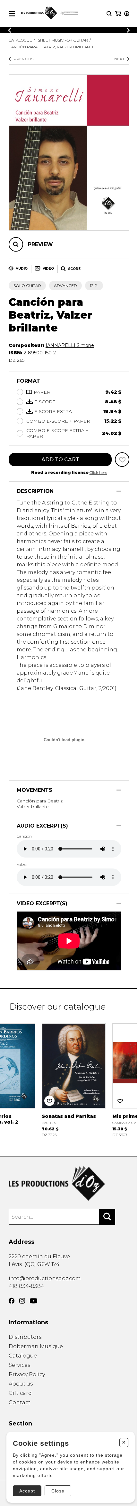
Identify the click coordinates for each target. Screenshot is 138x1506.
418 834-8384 (26, 1286)
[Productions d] (69, 1183)
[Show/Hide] (118, 491)
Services (19, 1365)
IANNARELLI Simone (70, 345)
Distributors (25, 1337)
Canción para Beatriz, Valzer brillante (52, 46)
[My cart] (118, 14)
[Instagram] (22, 1300)
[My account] (126, 14)
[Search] (107, 1217)
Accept (27, 1490)
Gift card (20, 1393)
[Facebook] (11, 1300)
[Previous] (9, 30)
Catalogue (20, 40)
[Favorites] (122, 459)
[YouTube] (33, 1301)
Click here (98, 472)
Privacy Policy (27, 1374)
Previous (23, 58)
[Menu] (12, 14)
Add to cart (60, 459)
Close (58, 1490)
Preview (40, 244)
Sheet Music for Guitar (63, 40)
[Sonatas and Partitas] (74, 1079)
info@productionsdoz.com (45, 1278)
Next (119, 58)
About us (21, 1384)
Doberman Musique (36, 1346)
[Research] (109, 14)
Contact (19, 1402)
